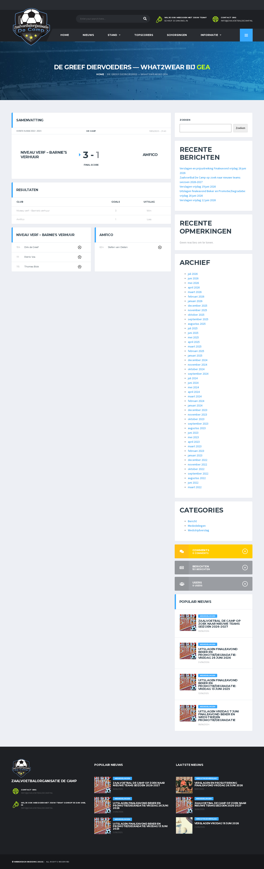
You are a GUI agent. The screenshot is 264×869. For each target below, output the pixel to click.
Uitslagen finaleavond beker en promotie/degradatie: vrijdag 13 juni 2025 (218, 684)
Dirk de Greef (31, 247)
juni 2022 (193, 483)
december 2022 (197, 460)
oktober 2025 (196, 315)
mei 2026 (193, 283)
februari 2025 (196, 351)
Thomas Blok (31, 266)
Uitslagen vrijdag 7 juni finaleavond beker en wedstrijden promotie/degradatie (218, 716)
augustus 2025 (197, 324)
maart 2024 (195, 396)
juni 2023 (193, 433)
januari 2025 (195, 356)
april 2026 (194, 288)
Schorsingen (177, 35)
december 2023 (197, 410)
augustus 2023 (197, 428)
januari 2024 (195, 406)
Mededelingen (197, 526)
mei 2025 (193, 337)
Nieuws (88, 35)
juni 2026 (193, 278)
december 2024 (197, 360)
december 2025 (197, 306)
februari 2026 (196, 297)
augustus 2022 (197, 478)
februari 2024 (196, 401)
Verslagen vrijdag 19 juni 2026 (198, 187)
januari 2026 (195, 301)
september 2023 (198, 424)
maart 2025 (195, 347)
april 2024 (194, 392)
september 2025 (198, 319)
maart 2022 (195, 487)
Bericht (192, 521)
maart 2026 (195, 292)
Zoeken (185, 119)
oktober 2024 (196, 369)
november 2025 (197, 310)
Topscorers (143, 35)
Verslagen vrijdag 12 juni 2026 (198, 200)
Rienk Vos (29, 256)
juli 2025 (193, 328)
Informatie (209, 35)
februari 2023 (196, 451)
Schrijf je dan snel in (176, 21)
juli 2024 (193, 378)
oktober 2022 (196, 469)
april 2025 (194, 342)
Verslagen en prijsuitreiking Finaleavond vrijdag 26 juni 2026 (218, 784)
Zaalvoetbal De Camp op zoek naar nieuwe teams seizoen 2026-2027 (219, 623)
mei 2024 (193, 387)
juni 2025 (193, 333)
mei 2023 (193, 437)
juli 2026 (193, 274)
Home (64, 35)
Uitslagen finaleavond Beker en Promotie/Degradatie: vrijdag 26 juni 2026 (218, 653)
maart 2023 (195, 446)
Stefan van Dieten (118, 247)
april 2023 (194, 442)
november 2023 (197, 415)
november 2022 (197, 465)
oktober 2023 (196, 419)
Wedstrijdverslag (198, 530)
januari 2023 (195, 455)
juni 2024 (193, 383)
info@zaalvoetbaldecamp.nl (237, 21)
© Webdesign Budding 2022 (27, 862)
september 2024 (198, 374)
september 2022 (198, 474)
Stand (112, 35)
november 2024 (197, 365)
